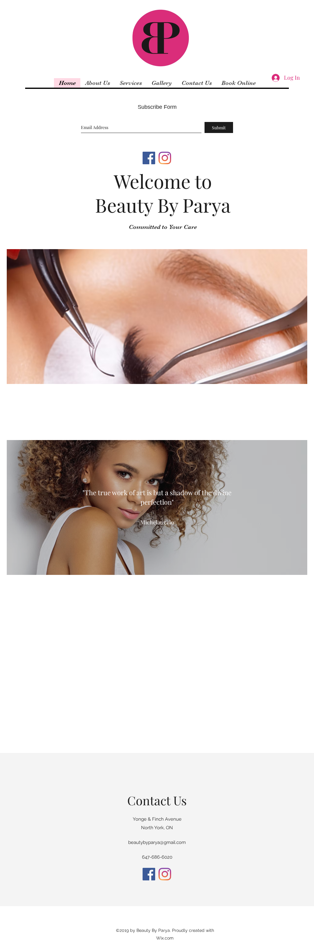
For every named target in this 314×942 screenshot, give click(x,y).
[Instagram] (165, 158)
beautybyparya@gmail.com (157, 842)
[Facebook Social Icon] (149, 158)
